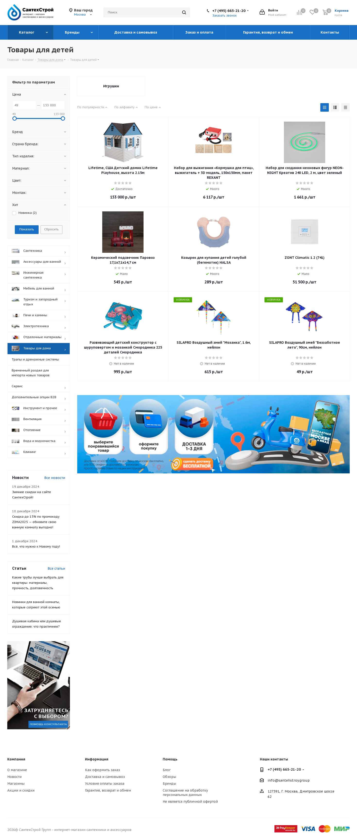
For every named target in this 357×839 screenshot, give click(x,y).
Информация (96, 759)
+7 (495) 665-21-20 (229, 10)
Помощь (170, 759)
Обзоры (169, 777)
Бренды (169, 783)
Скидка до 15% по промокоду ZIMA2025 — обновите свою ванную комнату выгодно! (36, 521)
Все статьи (56, 568)
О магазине (17, 770)
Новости (14, 777)
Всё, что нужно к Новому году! (36, 546)
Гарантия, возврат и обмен (108, 790)
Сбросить (51, 229)
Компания (16, 759)
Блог (167, 770)
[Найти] (184, 12)
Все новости (54, 478)
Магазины (16, 783)
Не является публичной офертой (190, 801)
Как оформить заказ (102, 770)
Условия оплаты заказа (104, 783)
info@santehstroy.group (289, 780)
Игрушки (111, 86)
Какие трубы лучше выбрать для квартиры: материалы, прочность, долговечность (37, 582)
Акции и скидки (20, 790)
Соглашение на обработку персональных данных (185, 792)
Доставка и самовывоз (105, 777)
